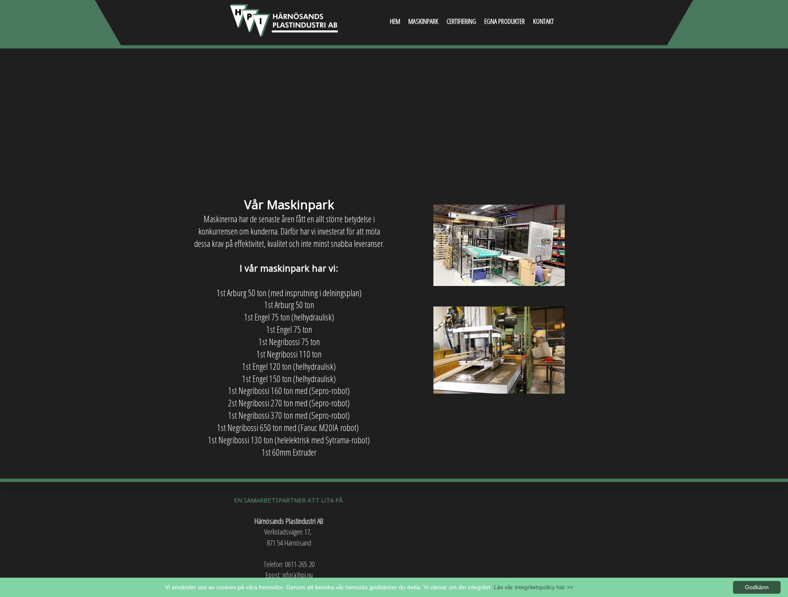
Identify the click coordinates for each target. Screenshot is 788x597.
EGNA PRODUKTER (504, 21)
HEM (395, 21)
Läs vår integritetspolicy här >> (533, 587)
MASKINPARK (423, 21)
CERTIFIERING (461, 21)
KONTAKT (543, 21)
